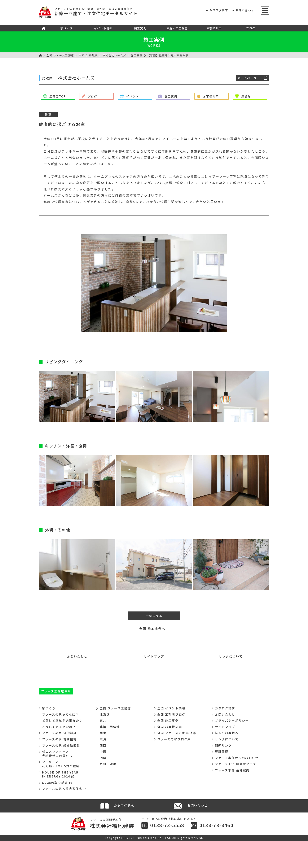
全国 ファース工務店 (60, 55)
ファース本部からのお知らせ (237, 758)
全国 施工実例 (168, 720)
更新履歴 (221, 751)
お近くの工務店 (177, 28)
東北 (103, 720)
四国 (103, 758)
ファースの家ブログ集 (174, 739)
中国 (81, 55)
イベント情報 (103, 28)
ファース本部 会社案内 (232, 770)
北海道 (105, 714)
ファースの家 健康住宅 (59, 739)
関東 (103, 733)
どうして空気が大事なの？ (62, 720)
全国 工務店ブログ (171, 714)
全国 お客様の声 (169, 727)
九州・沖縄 (108, 764)
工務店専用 (56, 691)
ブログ (250, 28)
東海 (103, 739)
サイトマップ (154, 656)
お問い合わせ (245, 10)
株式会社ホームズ (114, 55)
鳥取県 (93, 55)
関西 (103, 745)
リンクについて (231, 656)
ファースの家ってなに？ (60, 714)
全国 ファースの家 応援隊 (176, 733)
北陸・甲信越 (110, 727)
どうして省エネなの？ (59, 727)
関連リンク (223, 745)
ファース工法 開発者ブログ (235, 764)
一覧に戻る (154, 616)
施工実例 (140, 28)
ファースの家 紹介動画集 (61, 745)
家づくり (66, 28)
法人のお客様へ (227, 733)
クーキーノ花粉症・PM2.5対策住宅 (61, 764)
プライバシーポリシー (232, 720)
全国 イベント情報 (171, 708)
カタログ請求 (218, 10)
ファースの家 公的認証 (59, 733)
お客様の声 (214, 28)
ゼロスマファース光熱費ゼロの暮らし (57, 753)
